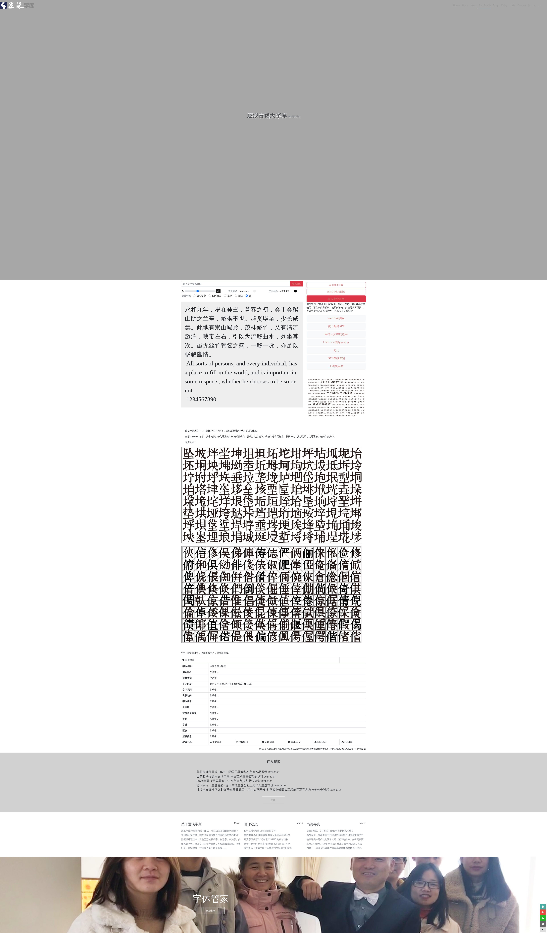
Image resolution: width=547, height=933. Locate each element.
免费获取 (210, 910)
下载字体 (217, 742)
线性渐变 (201, 295)
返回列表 (295, 116)
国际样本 (321, 742)
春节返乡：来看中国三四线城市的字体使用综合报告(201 (335, 835)
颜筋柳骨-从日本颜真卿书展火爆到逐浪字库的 (267, 835)
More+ (237, 823)
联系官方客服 (311, 749)
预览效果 (296, 283)
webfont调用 (336, 318)
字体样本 (295, 742)
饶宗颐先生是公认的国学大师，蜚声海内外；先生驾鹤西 (335, 839)
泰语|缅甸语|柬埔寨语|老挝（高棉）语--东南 (267, 843)
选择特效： (187, 295)
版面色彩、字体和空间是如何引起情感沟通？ (330, 830)
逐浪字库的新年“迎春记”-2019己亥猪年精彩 (266, 839)
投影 (229, 295)
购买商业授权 (336, 299)
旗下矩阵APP (336, 326)
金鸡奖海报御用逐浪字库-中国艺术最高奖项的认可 (236, 776)
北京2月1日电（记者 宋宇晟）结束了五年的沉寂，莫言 (334, 843)
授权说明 (243, 742)
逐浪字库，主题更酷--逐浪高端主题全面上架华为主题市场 (241, 785)
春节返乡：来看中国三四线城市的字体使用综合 (268, 848)
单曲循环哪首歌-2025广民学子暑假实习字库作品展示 (238, 772)
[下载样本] (543, 918)
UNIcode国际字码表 (336, 342)
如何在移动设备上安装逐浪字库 (260, 830)
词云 (336, 350)
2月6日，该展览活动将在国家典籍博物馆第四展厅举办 (334, 848)
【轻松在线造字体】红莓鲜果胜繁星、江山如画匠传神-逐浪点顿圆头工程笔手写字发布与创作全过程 (269, 790)
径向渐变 (216, 295)
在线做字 (347, 742)
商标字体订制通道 (336, 291)
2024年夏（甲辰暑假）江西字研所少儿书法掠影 (235, 781)
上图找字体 (336, 366)
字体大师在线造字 (336, 334)
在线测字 (269, 742)
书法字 (213, 677)
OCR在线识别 (336, 358)
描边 (240, 295)
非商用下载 (337, 284)
